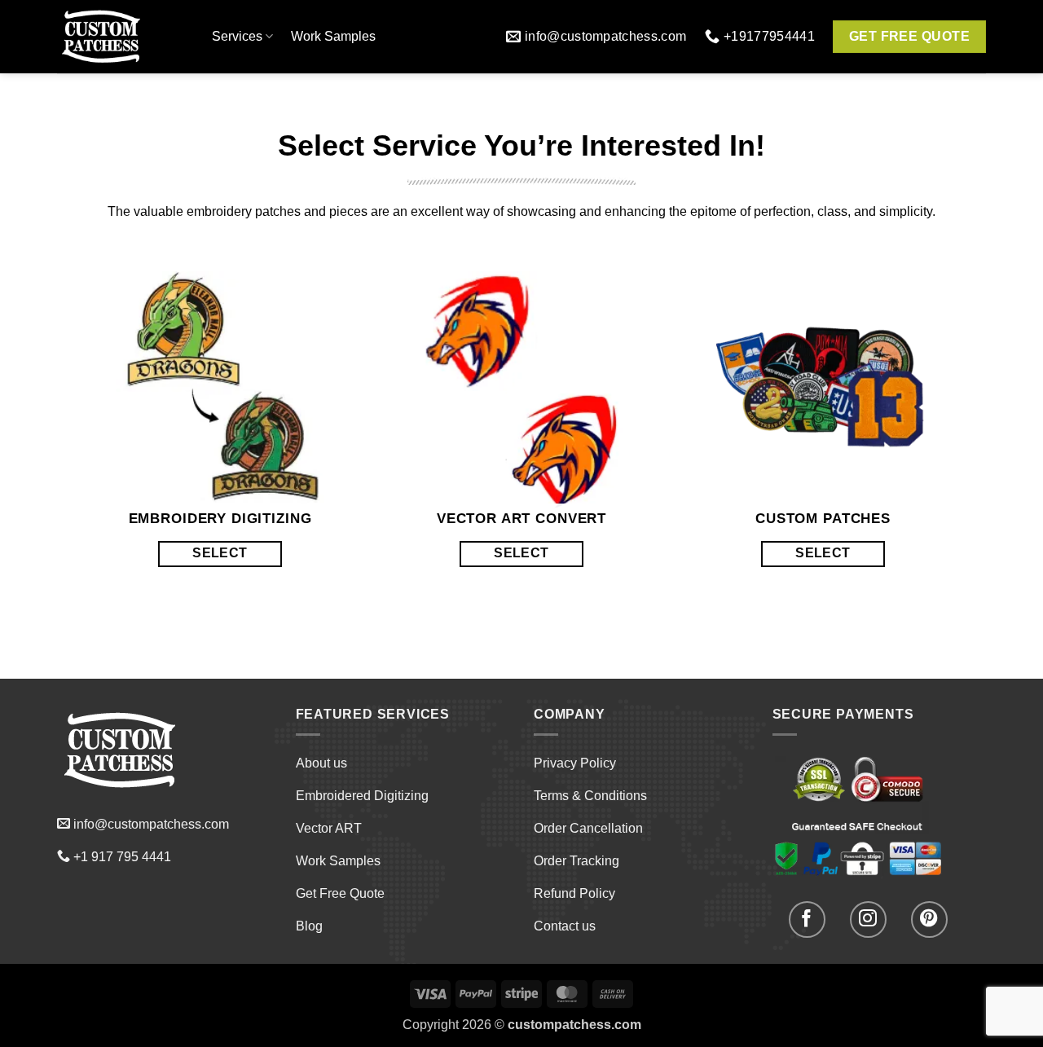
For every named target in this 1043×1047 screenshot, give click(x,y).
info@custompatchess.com (151, 824)
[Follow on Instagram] (868, 919)
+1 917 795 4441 (122, 857)
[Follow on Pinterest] (929, 919)
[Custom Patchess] (122, 36)
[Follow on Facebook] (807, 919)
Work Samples (333, 36)
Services (237, 36)
